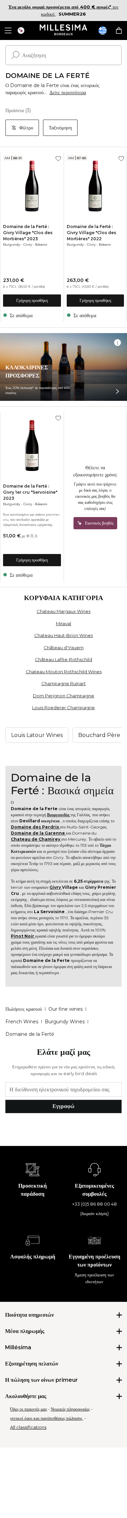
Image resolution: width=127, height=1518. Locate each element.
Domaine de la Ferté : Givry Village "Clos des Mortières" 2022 (91, 232)
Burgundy (11, 244)
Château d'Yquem (64, 647)
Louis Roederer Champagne (63, 707)
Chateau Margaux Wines (63, 611)
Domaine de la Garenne (38, 833)
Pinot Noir (23, 936)
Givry (27, 244)
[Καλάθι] (119, 30)
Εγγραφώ (63, 1106)
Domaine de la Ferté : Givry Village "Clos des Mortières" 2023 (27, 232)
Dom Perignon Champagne (63, 695)
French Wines (21, 1022)
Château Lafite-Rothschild (63, 659)
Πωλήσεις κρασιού (23, 1009)
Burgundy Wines (65, 1022)
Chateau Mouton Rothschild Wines (64, 671)
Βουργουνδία (58, 814)
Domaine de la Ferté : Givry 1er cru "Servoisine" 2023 (30, 492)
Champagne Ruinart (63, 683)
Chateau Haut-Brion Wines (63, 635)
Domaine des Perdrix (35, 826)
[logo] (63, 30)
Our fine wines (65, 1009)
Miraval (63, 623)
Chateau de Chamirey (36, 839)
